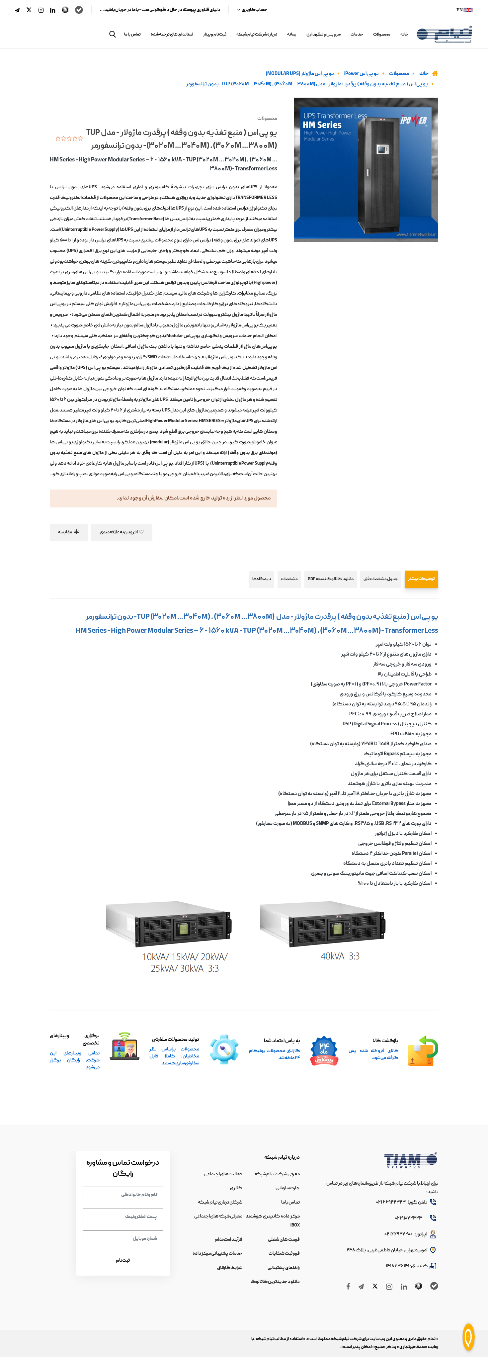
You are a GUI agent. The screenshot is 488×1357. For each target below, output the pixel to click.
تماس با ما (132, 35)
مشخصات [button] (289, 579)
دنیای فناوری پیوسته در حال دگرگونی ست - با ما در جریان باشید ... (160, 10)
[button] (112, 34)
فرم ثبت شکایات (284, 1253)
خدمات (357, 35)
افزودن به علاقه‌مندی (119, 532)
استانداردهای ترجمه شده (172, 35)
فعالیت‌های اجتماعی (223, 1174)
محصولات (381, 35)
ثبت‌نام (123, 1260)
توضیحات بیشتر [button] (421, 579)
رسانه (291, 35)
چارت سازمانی (288, 1188)
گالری (236, 1188)
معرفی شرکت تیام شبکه (277, 1174)
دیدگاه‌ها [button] (261, 579)
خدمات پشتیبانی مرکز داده (217, 1253)
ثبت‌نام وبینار (214, 35)
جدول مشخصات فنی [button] (381, 579)
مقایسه (65, 532)
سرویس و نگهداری (323, 35)
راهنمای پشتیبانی (284, 1268)
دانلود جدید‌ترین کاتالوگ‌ (275, 1282)
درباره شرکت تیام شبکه (256, 35)
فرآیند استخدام (228, 1239)
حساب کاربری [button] (254, 10)
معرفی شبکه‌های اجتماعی (218, 1216)
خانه (404, 35)
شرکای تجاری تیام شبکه (220, 1202)
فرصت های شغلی (284, 1239)
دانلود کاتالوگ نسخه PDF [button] (331, 579)
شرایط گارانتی (229, 1268)
